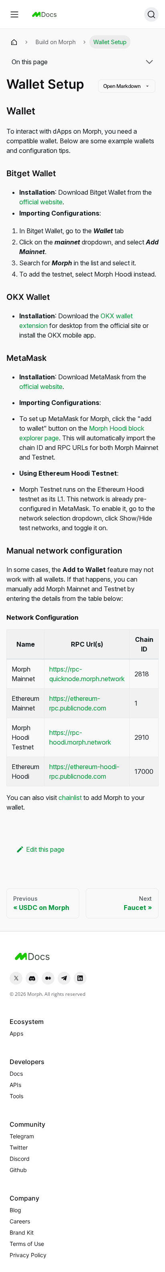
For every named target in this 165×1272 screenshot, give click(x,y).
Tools (16, 1096)
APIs (15, 1084)
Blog (15, 1210)
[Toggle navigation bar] (14, 14)
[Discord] (32, 978)
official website (40, 202)
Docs (16, 1073)
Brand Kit (22, 1232)
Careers (20, 1221)
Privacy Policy (28, 1255)
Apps (16, 1033)
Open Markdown (122, 86)
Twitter (19, 1147)
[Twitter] (16, 978)
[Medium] (48, 978)
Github (18, 1169)
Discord (20, 1158)
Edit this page (45, 849)
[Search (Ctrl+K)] (151, 14)
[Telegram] (64, 978)
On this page (30, 62)
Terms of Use (27, 1243)
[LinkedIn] (80, 978)
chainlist (70, 798)
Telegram (22, 1136)
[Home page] (14, 42)
